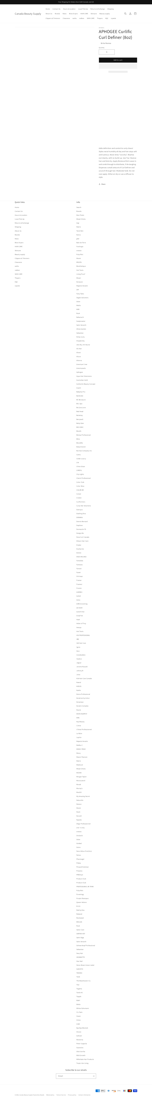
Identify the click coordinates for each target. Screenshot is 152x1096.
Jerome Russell (82, 667)
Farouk (79, 569)
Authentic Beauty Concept (85, 384)
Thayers (17, 278)
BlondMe (79, 443)
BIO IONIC (79, 427)
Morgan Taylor (81, 777)
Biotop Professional (83, 435)
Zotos (78, 1020)
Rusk (78, 313)
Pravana (79, 871)
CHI (77, 463)
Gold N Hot (80, 612)
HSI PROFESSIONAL (83, 635)
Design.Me (80, 533)
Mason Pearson (81, 757)
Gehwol (79, 1036)
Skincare (18, 251)
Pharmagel (80, 859)
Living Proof (80, 274)
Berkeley (79, 415)
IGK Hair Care (81, 643)
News (17, 239)
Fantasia (79, 565)
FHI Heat (79, 576)
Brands (17, 235)
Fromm (79, 588)
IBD (77, 639)
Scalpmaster (80, 321)
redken (17, 270)
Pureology (80, 894)
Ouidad (79, 843)
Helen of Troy (81, 623)
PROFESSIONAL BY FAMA (85, 887)
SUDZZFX (79, 969)
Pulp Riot (79, 254)
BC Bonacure (81, 400)
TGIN (78, 977)
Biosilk (78, 431)
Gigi (77, 223)
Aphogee (79, 372)
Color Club (80, 482)
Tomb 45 (79, 993)
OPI (77, 290)
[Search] (125, 13)
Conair (78, 494)
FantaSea (79, 561)
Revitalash (80, 918)
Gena (78, 600)
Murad (78, 784)
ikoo (78, 651)
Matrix (78, 227)
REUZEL (79, 262)
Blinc (78, 439)
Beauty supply (20, 254)
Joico (78, 675)
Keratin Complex (82, 706)
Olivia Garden (81, 329)
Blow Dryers (19, 243)
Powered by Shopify (38, 1095)
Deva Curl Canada (82, 537)
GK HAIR (79, 608)
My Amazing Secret (83, 796)
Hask (78, 620)
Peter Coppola (81, 1044)
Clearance (18, 262)
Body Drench (81, 447)
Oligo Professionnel (83, 824)
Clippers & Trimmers (22, 258)
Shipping (18, 227)
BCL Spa (79, 404)
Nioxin (78, 258)
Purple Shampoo (82, 898)
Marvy (78, 753)
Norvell (79, 816)
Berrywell (79, 419)
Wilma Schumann (82, 1008)
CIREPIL (79, 470)
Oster (78, 302)
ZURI (78, 1024)
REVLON (79, 922)
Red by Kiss (80, 910)
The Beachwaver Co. (83, 981)
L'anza (78, 726)
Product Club (81, 879)
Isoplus (79, 659)
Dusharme (80, 549)
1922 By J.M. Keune (83, 345)
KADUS (78, 686)
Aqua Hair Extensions (84, 376)
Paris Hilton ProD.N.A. (84, 851)
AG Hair (79, 349)
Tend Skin (79, 231)
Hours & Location (21, 215)
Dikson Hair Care (82, 541)
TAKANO (79, 973)
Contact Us (19, 211)
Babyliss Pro (80, 392)
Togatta (79, 989)
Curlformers (80, 502)
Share (103, 184)
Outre (78, 847)
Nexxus (79, 804)
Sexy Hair (79, 953)
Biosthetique (81, 266)
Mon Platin (80, 215)
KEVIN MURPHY (81, 714)
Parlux (78, 855)
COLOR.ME (80, 490)
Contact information (84, 1095)
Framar (79, 580)
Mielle (78, 305)
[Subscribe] (93, 1076)
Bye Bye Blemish (82, 1028)
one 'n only (80, 828)
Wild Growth (80, 1055)
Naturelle (79, 800)
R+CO (78, 906)
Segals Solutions (82, 298)
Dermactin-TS (81, 529)
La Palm (79, 733)
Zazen (78, 1016)
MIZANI (79, 773)
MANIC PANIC (81, 749)
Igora (78, 647)
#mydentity (80, 341)
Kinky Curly (80, 337)
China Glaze (80, 466)
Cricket (78, 498)
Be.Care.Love (81, 408)
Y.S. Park (79, 1012)
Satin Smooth (81, 325)
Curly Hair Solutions (83, 506)
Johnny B (79, 671)
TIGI (77, 985)
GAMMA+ (79, 592)
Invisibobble (80, 655)
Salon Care (80, 930)
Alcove (78, 1032)
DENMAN (79, 517)
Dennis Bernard (82, 521)
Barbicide (79, 396)
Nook (78, 812)
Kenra (78, 235)
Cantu (78, 455)
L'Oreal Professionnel (84, 729)
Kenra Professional (83, 694)
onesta (78, 251)
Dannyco (79, 510)
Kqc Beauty (80, 722)
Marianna (79, 1040)
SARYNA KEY (80, 934)
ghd (77, 239)
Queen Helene (81, 902)
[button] (118, 66)
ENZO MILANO (81, 557)
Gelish (78, 596)
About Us (18, 231)
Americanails (81, 368)
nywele (17, 286)
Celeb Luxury (81, 459)
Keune (78, 710)
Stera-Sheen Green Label (85, 965)
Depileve (79, 525)
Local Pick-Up (19, 219)
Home (17, 207)
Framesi (79, 584)
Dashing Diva (81, 514)
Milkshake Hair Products (85, 1059)
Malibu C (79, 745)
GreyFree (79, 616)
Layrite (78, 737)
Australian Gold (82, 380)
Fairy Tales (80, 294)
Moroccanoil (80, 781)
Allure (78, 357)
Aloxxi (78, 352)
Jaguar (78, 663)
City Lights (80, 474)
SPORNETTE (80, 957)
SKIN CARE (18, 274)
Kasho (78, 690)
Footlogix (79, 246)
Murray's (79, 788)
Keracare (79, 282)
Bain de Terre (81, 243)
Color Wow (80, 486)
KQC (16, 282)
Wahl (78, 1000)
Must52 (79, 792)
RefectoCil (80, 317)
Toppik (78, 996)
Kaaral (78, 682)
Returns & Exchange (22, 223)
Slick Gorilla (80, 1051)
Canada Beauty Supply (25, 1095)
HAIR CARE (18, 246)
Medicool (79, 765)
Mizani (78, 278)
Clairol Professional (83, 478)
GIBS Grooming (81, 604)
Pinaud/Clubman (82, 867)
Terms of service (61, 1095)
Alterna (79, 360)
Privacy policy (72, 1095)
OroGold (79, 836)
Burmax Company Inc (84, 451)
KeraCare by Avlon (83, 698)
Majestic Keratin (82, 286)
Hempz (78, 627)
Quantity (101, 48)
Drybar (78, 545)
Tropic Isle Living (82, 1063)
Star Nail (79, 961)
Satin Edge (80, 938)
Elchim (78, 553)
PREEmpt (79, 875)
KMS (77, 309)
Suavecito (79, 1048)
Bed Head (79, 411)
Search (78, 207)
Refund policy (50, 1095)
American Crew (81, 364)
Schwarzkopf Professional (85, 945)
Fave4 (78, 572)
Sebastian (79, 333)
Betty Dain (80, 423)
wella (17, 266)
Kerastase (79, 702)
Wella (78, 1004)
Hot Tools (79, 270)
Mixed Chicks (81, 219)
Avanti (78, 388)
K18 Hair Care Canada (84, 678)
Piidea (78, 863)
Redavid (79, 914)
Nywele (79, 820)
